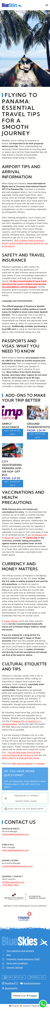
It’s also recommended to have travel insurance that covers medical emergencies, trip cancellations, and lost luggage (24, 284)
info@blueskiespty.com (13, 882)
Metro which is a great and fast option (20, 758)
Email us (38, 977)
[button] (47, 5)
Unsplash (40, 763)
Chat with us (15, 977)
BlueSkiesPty (11, 988)
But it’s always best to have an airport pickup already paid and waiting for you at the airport (25, 243)
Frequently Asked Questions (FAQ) (26, 798)
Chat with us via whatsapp (26, 809)
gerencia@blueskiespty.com (15, 834)
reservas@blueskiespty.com (15, 850)
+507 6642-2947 (10, 885)
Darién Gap (31, 537)
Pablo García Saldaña (21, 763)
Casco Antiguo (11, 621)
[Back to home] (12, 5)
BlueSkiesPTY (11, 983)
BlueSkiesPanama (31, 983)
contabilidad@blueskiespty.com (17, 866)
